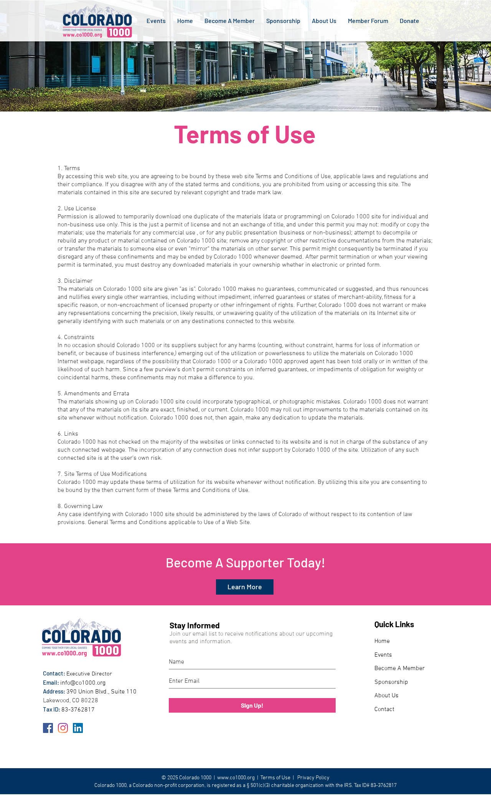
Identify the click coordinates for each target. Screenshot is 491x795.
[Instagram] (63, 728)
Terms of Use (275, 778)
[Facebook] (48, 728)
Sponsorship (391, 682)
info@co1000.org (82, 683)
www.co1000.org (236, 778)
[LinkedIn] (78, 728)
